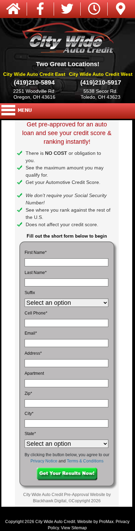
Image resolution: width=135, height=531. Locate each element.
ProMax (106, 521)
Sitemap (79, 527)
